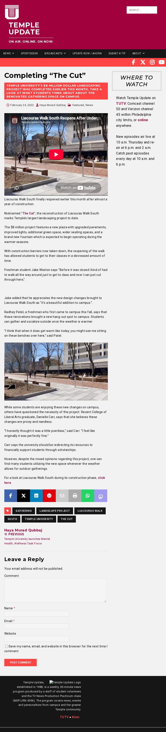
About (136, 53)
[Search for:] (142, 10)
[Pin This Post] (49, 495)
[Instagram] (152, 62)
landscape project (55, 510)
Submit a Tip (117, 53)
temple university (39, 519)
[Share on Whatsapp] (87, 495)
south (12, 519)
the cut (67, 519)
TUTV (121, 103)
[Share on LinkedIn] (36, 495)
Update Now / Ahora (87, 53)
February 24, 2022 (22, 105)
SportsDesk (29, 53)
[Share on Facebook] (10, 495)
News (7, 53)
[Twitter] (143, 62)
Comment (11, 576)
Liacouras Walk (90, 510)
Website (10, 633)
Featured (78, 105)
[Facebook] (133, 62)
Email (8, 621)
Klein (76, 717)
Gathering (24, 510)
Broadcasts (53, 53)
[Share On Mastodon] (100, 495)
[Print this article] (75, 495)
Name (9, 608)
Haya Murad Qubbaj (53, 105)
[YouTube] (161, 62)
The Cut (28, 213)
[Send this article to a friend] (62, 495)
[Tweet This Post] (23, 495)
